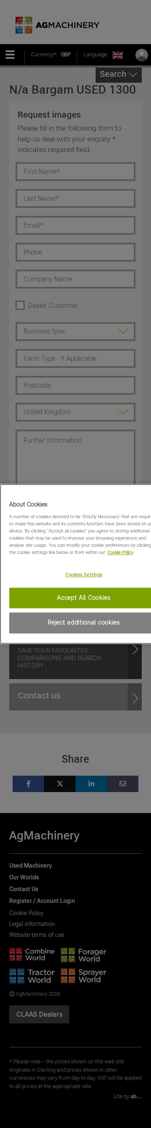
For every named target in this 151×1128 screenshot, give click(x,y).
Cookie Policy (120, 552)
